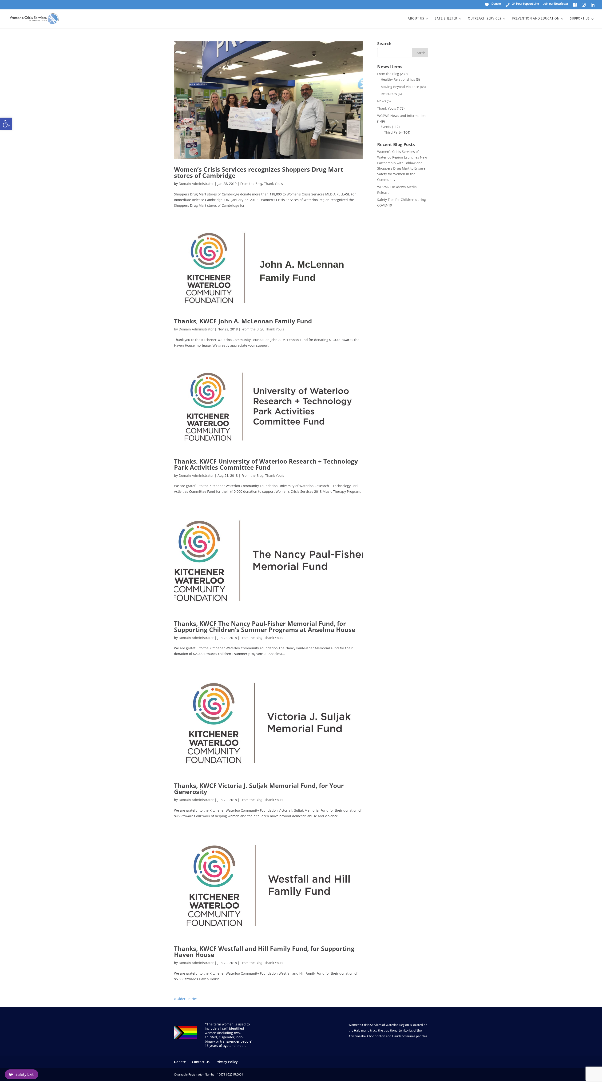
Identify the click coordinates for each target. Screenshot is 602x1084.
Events (386, 126)
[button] (6, 124)
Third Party (393, 132)
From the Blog (251, 183)
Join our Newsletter (555, 3)
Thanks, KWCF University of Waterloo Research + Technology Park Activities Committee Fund (266, 464)
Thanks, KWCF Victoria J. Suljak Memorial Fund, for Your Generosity (259, 788)
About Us (416, 18)
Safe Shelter (446, 18)
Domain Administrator (196, 183)
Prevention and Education (535, 18)
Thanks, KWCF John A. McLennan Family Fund (243, 321)
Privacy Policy (227, 1062)
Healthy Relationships (398, 79)
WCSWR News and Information (401, 115)
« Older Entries (186, 999)
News (381, 101)
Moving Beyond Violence (400, 86)
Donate (180, 1062)
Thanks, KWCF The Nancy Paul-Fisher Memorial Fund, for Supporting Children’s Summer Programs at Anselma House (264, 626)
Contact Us (201, 1062)
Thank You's (273, 183)
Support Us (580, 18)
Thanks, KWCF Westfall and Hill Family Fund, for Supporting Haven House (264, 951)
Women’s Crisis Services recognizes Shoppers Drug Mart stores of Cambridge (258, 172)
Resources (389, 93)
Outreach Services (484, 18)
